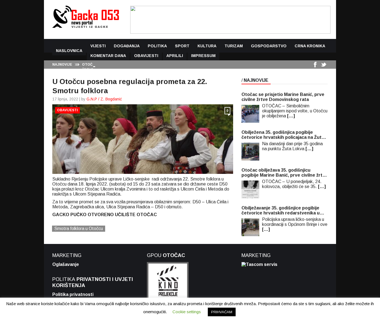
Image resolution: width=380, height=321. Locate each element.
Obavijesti (146, 55)
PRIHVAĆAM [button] (221, 312)
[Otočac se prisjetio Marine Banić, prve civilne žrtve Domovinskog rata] (250, 114)
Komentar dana (108, 55)
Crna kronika (310, 46)
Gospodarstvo (269, 46)
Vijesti (98, 46)
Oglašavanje (65, 264)
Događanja (127, 46)
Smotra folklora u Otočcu (78, 228)
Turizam (233, 46)
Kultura (207, 46)
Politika (157, 46)
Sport (182, 46)
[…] (291, 115)
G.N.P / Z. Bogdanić (104, 99)
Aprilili (174, 55)
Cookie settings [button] (186, 311)
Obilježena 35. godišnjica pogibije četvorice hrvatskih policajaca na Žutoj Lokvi (283, 135)
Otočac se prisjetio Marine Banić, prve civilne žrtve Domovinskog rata (282, 97)
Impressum (203, 55)
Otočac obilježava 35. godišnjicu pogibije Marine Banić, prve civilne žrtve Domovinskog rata (284, 173)
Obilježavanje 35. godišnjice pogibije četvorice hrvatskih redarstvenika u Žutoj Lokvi (280, 211)
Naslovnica (69, 50)
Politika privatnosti (72, 294)
